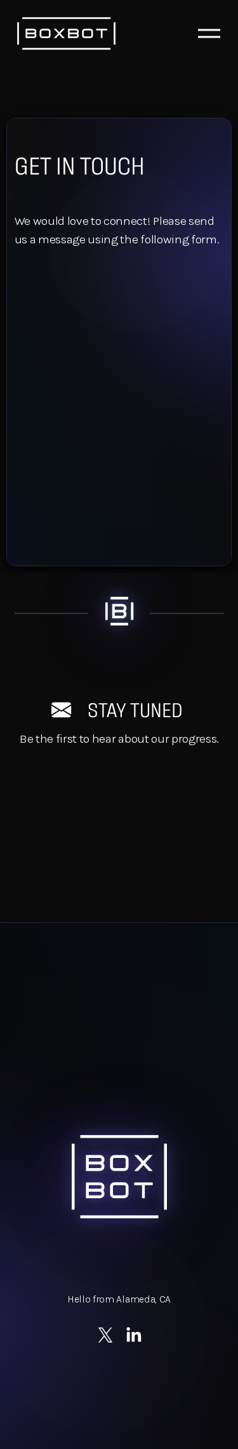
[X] (105, 1335)
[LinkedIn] (133, 1335)
